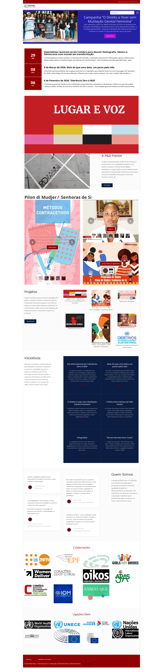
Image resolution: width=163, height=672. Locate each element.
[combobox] (122, 12)
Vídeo (119, 456)
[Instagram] (25, 2)
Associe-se (30, 323)
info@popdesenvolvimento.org (129, 2)
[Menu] (137, 13)
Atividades (76, 13)
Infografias (82, 456)
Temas (65, 13)
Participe (101, 13)
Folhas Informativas (120, 423)
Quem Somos (53, 13)
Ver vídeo (107, 187)
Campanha (82, 387)
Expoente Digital (86, 666)
